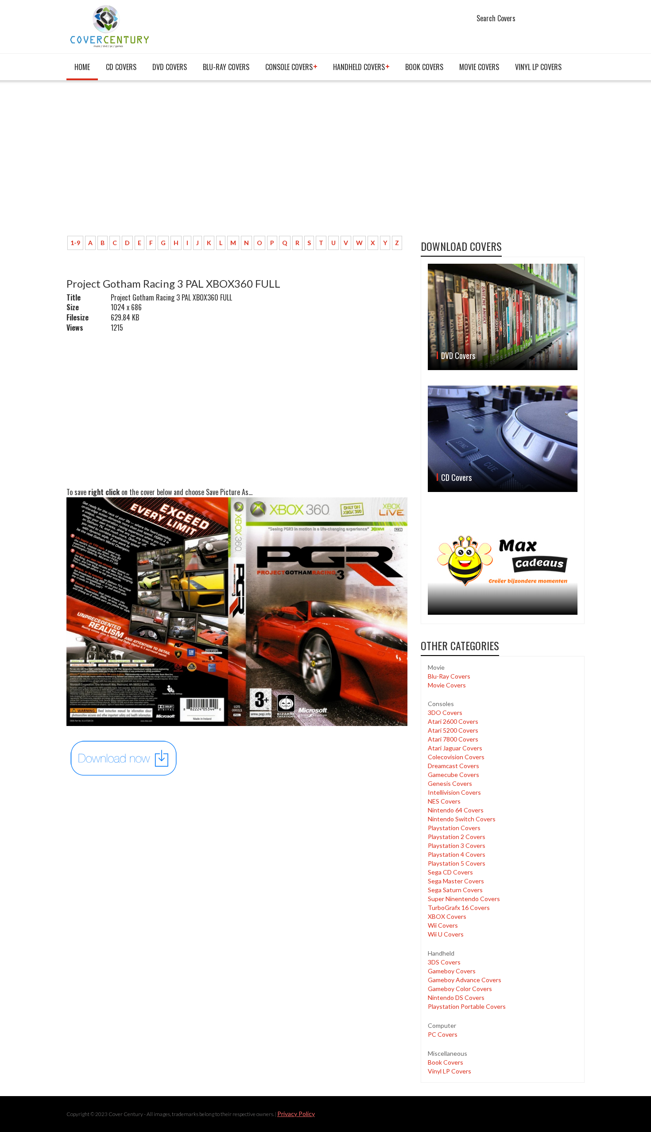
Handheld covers (359, 67)
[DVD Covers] (502, 317)
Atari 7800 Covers (453, 739)
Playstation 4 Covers (456, 854)
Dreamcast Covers (453, 765)
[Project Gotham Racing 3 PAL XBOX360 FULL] (124, 757)
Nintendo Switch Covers (462, 819)
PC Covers (442, 1034)
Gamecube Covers (453, 774)
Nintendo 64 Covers (456, 810)
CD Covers (121, 67)
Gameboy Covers (452, 971)
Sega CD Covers (450, 872)
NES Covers (444, 801)
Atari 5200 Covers (453, 730)
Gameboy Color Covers (460, 988)
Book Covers (424, 67)
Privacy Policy (296, 1113)
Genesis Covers (450, 783)
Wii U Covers (446, 934)
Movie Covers (479, 67)
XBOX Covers (447, 916)
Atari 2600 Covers (453, 721)
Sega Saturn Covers (455, 890)
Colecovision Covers (456, 757)
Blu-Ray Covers (226, 67)
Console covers (289, 67)
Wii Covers (443, 925)
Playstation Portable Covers (467, 1006)
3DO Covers (445, 712)
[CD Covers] (502, 439)
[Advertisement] (236, 163)
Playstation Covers (454, 827)
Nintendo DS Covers (456, 997)
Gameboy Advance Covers (464, 980)
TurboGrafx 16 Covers (459, 907)
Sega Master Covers (456, 881)
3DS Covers (444, 962)
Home (82, 67)
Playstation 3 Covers (456, 845)
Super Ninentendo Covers (464, 898)
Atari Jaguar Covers (455, 748)
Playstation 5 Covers (456, 863)
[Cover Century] (110, 26)
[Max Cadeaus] (502, 560)
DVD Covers (169, 67)
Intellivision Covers (454, 792)
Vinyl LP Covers (538, 67)
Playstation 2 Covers (456, 836)
